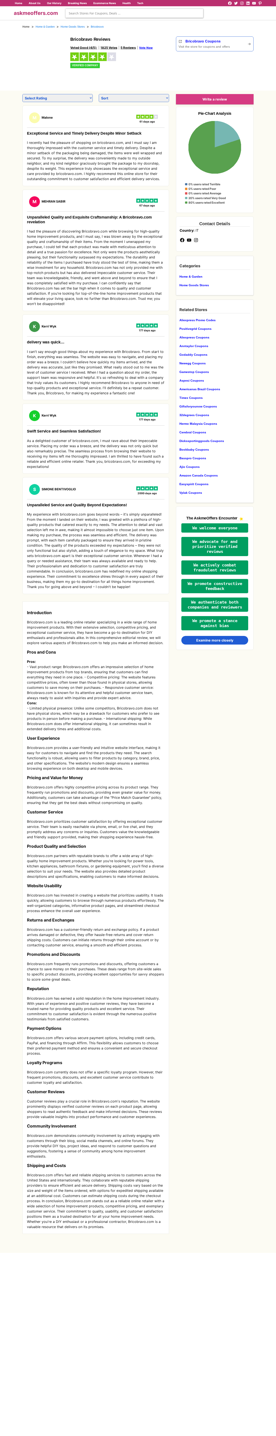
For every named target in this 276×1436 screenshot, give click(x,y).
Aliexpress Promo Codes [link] (197, 320)
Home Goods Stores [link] (73, 26)
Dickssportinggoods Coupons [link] (201, 441)
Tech (140, 3)
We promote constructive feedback (215, 586)
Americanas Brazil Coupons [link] (199, 389)
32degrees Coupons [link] (194, 415)
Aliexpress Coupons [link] (194, 337)
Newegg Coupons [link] (192, 363)
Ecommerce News (104, 3)
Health (126, 3)
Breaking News (77, 3)
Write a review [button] (214, 99)
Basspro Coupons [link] (192, 458)
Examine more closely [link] (214, 640)
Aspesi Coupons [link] (191, 380)
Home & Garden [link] (45, 26)
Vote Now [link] (146, 47)
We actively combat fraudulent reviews (214, 568)
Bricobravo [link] (97, 26)
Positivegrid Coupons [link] (195, 328)
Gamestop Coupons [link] (194, 372)
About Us (35, 3)
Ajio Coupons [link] (189, 467)
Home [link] (26, 26)
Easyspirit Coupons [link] (194, 484)
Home (18, 3)
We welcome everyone (214, 527)
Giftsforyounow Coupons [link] (198, 406)
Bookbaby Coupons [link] (194, 449)
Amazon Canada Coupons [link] (198, 475)
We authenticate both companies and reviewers (215, 605)
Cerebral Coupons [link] (192, 432)
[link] (43, 57)
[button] (214, 528)
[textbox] (134, 13)
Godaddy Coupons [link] (193, 354)
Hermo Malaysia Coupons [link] (198, 423)
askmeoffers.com (36, 13)
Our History (54, 3)
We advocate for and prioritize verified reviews (214, 546)
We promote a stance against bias (214, 623)
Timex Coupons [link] (191, 398)
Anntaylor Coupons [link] (193, 346)
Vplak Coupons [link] (190, 492)
